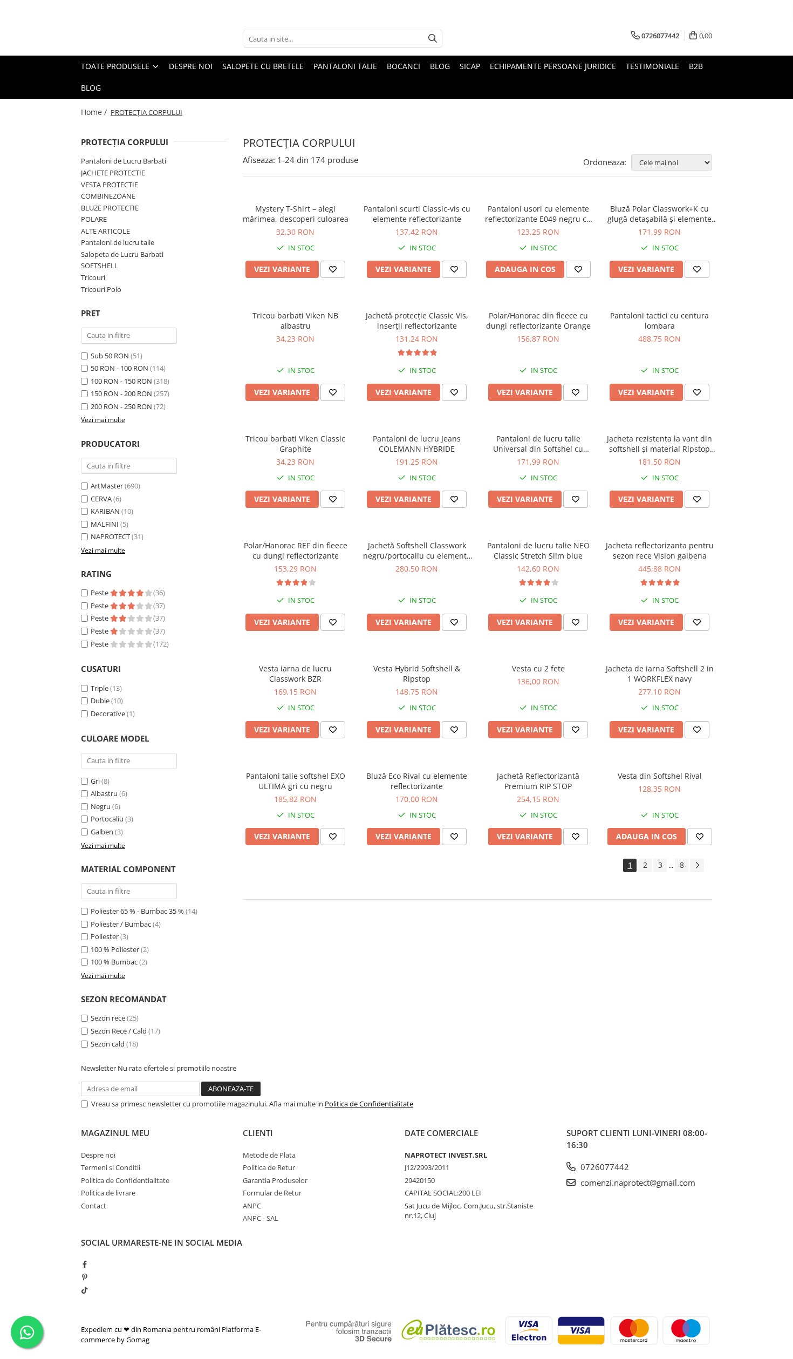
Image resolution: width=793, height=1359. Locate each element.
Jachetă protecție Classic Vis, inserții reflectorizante (417, 320)
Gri (95, 781)
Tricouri (93, 277)
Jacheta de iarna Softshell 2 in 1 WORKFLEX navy (660, 673)
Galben (102, 832)
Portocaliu (107, 819)
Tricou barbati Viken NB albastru (295, 320)
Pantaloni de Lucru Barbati (123, 161)
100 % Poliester (115, 949)
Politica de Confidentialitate (369, 1104)
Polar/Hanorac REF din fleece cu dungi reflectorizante (295, 550)
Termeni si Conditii (110, 1167)
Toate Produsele (116, 66)
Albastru (104, 793)
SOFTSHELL (99, 265)
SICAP (470, 66)
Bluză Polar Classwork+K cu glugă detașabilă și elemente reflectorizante (659, 213)
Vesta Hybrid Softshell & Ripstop (416, 673)
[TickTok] (84, 1290)
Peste (100, 592)
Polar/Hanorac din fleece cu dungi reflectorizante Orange (538, 320)
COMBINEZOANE (108, 196)
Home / (95, 112)
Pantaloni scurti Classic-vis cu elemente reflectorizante (417, 213)
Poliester (105, 936)
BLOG (440, 66)
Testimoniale (652, 66)
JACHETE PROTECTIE (113, 173)
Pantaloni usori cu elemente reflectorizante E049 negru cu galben (538, 213)
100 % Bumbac (114, 962)
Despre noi (191, 66)
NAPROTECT (110, 536)
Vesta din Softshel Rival (660, 776)
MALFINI (105, 524)
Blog (91, 88)
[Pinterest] (84, 1277)
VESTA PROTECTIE (109, 184)
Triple (99, 688)
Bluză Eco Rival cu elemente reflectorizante (416, 781)
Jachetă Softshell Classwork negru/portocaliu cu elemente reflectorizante (417, 550)
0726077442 (603, 1166)
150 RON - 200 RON (121, 393)
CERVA (101, 499)
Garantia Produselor (275, 1180)
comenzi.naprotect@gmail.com (636, 1182)
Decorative (108, 713)
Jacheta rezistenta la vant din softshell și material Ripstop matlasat (659, 443)
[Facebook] (84, 1264)
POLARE (94, 219)
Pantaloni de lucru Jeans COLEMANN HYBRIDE (417, 443)
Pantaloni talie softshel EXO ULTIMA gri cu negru (295, 781)
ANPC (252, 1206)
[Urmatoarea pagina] (697, 865)
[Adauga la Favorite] (332, 269)
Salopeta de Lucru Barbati (122, 254)
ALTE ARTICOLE (105, 231)
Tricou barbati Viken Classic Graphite (295, 443)
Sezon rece (108, 1018)
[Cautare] (432, 38)
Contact (93, 1206)
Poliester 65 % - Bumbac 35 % (137, 911)
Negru (101, 806)
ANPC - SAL (260, 1218)
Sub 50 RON (110, 356)
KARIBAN (105, 511)
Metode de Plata (269, 1155)
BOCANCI (403, 66)
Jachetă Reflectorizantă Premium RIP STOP (538, 781)
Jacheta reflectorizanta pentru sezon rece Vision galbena (660, 550)
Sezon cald (108, 1044)
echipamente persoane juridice (553, 66)
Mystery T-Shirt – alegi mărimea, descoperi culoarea (295, 213)
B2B (696, 66)
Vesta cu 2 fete (538, 668)
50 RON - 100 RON (119, 368)
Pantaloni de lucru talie (117, 242)
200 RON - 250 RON (121, 406)
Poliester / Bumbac (121, 924)
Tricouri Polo (101, 289)
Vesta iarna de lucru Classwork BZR (295, 673)
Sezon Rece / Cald (119, 1031)
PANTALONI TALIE (345, 66)
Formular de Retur (272, 1193)
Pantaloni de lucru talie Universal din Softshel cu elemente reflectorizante (538, 443)
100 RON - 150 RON (121, 381)
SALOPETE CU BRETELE (263, 66)
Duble (100, 700)
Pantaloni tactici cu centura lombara (659, 320)
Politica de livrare (108, 1193)
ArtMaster (107, 486)
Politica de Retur (269, 1167)
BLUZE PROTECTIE (110, 208)
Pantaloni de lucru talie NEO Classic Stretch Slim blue (538, 550)
